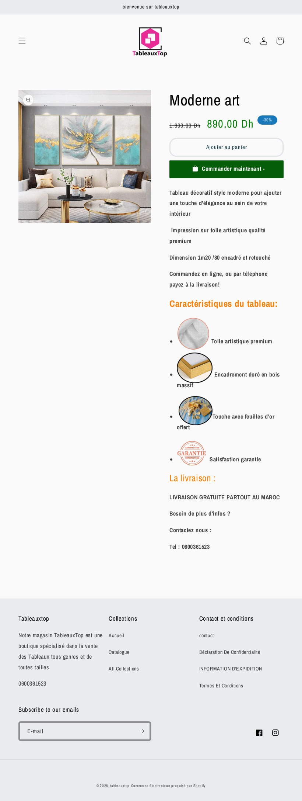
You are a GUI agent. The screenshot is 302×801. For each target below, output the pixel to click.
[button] (22, 41)
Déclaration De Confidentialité (229, 652)
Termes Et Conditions (221, 685)
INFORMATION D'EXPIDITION (230, 668)
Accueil (116, 635)
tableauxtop (120, 785)
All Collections (124, 668)
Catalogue (119, 652)
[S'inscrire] (141, 731)
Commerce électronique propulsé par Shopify (168, 785)
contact (206, 635)
